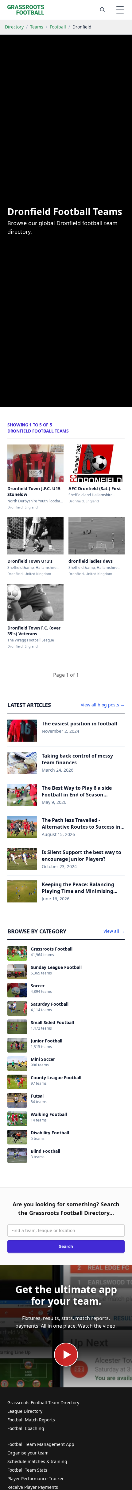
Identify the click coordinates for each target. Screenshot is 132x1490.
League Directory (24, 1411)
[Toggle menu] (120, 9)
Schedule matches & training (37, 1461)
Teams (36, 27)
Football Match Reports (31, 1420)
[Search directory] (102, 9)
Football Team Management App (40, 1444)
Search (66, 1246)
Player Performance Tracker (35, 1478)
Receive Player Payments (32, 1487)
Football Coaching (25, 1428)
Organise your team (28, 1453)
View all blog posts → (103, 705)
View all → (114, 931)
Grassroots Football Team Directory (43, 1402)
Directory (14, 27)
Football (58, 27)
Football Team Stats (27, 1470)
